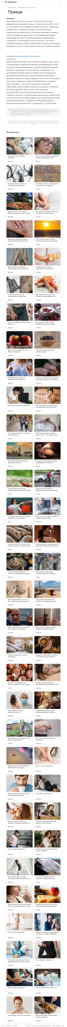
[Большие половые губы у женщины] (19, 150)
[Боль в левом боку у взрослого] (47, 982)
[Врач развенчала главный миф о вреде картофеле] (47, 1009)
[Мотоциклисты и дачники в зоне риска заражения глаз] (19, 732)
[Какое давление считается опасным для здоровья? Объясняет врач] (19, 178)
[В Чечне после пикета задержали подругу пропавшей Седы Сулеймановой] (47, 150)
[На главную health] (12, 2)
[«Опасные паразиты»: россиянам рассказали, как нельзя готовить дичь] (47, 372)
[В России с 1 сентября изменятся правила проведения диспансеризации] (47, 511)
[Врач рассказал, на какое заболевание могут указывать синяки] (19, 261)
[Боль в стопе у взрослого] (47, 760)
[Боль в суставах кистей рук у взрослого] (47, 732)
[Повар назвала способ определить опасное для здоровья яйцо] (47, 261)
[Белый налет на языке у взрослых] (19, 1009)
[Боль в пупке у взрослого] (19, 843)
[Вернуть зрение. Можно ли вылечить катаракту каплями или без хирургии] (19, 815)
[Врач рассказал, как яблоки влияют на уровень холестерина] (19, 206)
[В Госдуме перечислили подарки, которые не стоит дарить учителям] (19, 511)
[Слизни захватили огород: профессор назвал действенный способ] (19, 483)
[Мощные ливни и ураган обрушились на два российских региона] (47, 483)
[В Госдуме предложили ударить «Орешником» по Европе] (47, 455)
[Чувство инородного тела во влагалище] (19, 649)
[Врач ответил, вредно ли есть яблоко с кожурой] (19, 344)
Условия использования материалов (41, 1025)
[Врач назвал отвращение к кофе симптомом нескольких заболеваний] (19, 788)
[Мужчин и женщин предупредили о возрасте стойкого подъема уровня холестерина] (47, 926)
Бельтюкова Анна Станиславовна (27, 56)
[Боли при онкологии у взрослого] (19, 400)
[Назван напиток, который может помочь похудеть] (47, 843)
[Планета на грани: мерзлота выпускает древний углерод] (47, 871)
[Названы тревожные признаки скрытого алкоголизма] (47, 815)
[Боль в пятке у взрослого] (19, 982)
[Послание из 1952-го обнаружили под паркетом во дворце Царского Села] (47, 178)
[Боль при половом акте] (47, 788)
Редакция (28, 1025)
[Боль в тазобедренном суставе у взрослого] (19, 316)
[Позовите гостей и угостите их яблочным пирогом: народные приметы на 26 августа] (47, 899)
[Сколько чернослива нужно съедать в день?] (47, 344)
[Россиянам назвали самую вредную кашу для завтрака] (47, 316)
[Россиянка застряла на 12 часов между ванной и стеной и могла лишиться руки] (19, 954)
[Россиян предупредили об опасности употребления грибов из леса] (19, 566)
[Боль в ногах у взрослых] (19, 926)
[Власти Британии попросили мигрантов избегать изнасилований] (19, 455)
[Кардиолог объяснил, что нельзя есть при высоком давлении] (47, 649)
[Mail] (6, 2)
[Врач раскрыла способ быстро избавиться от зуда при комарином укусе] (19, 760)
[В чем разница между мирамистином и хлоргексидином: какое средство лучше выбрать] (19, 705)
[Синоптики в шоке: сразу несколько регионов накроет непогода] (47, 566)
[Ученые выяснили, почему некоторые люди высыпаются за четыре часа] (19, 871)
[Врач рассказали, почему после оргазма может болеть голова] (47, 400)
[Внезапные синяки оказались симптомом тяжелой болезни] (19, 233)
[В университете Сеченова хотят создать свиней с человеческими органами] (19, 538)
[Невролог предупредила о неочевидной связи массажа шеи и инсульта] (47, 677)
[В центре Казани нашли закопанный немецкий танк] (19, 289)
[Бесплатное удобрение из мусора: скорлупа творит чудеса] (19, 677)
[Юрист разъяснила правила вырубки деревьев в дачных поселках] (47, 705)
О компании (8, 1025)
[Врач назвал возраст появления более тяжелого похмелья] (19, 621)
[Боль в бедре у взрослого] (47, 954)
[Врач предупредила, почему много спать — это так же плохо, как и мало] (47, 427)
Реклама (15, 1025)
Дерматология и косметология (27, 7)
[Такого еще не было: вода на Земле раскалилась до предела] (47, 233)
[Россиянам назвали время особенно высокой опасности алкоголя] (47, 594)
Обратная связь (56, 1025)
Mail (3, 1025)
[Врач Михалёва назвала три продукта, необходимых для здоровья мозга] (47, 289)
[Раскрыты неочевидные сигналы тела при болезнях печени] (47, 206)
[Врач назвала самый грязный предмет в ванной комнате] (47, 621)
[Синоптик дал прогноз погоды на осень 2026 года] (19, 427)
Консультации (12, 7)
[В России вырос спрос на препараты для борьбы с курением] (19, 372)
